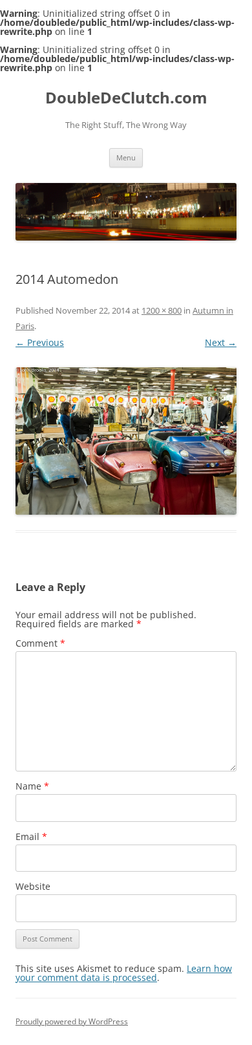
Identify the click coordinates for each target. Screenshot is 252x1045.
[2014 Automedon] (126, 441)
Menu (126, 157)
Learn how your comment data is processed (124, 973)
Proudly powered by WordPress (72, 1021)
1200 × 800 (162, 310)
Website (33, 886)
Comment (40, 643)
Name (32, 786)
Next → (220, 342)
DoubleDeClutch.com (126, 98)
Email (31, 836)
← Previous (40, 342)
